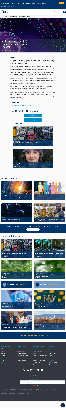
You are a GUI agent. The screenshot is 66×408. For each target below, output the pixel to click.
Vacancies (51, 358)
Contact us (51, 355)
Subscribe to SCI (33, 115)
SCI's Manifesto (4, 358)
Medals (34, 348)
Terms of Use (12, 393)
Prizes (34, 364)
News (6, 16)
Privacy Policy (21, 393)
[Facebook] (35, 370)
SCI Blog (3, 353)
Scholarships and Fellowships (40, 358)
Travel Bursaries (37, 362)
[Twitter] (24, 370)
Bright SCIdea (20, 351)
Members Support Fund (22, 360)
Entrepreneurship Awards (39, 360)
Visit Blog (36, 111)
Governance (52, 353)
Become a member (53, 364)
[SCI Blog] (38, 370)
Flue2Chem (3, 355)
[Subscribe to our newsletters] (5, 285)
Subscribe (30, 375)
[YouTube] (42, 370)
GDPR (28, 393)
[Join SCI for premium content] (38, 285)
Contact (36, 375)
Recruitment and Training (23, 358)
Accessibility (4, 393)
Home (2, 16)
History (50, 351)
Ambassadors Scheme (22, 348)
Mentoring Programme (22, 355)
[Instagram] (31, 370)
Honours (35, 353)
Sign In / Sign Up (53, 362)
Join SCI (33, 120)
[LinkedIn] (28, 370)
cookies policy (10, 6)
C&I (2, 348)
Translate (37, 385)
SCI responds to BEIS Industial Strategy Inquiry (23, 105)
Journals (3, 351)
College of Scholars (21, 353)
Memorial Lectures (37, 351)
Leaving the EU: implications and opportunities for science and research (29, 106)
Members (54, 11)
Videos (2, 360)
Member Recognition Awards (40, 355)
